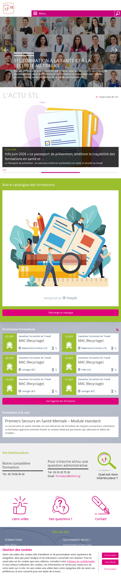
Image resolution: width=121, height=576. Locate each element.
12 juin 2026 (10, 149)
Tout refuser (110, 562)
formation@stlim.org (68, 476)
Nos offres (11, 544)
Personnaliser (110, 569)
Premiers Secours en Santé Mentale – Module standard (53, 420)
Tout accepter (110, 555)
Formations (13, 539)
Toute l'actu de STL (109, 96)
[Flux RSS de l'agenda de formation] (117, 329)
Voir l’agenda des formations (60, 401)
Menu (42, 13)
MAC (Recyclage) (31, 340)
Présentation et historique (77, 544)
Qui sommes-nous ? (76, 539)
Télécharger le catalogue (60, 312)
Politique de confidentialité (81, 561)
